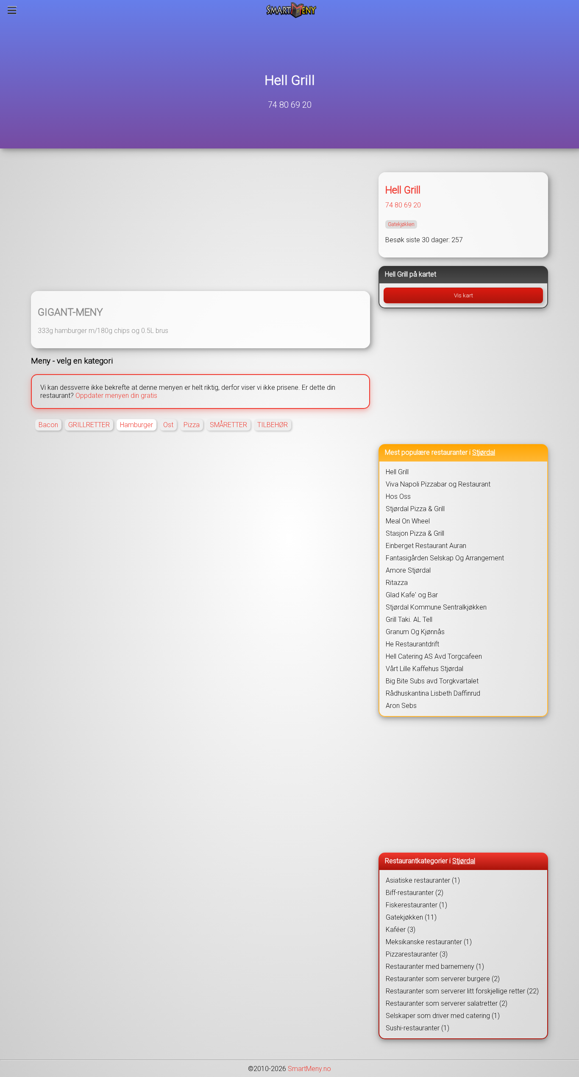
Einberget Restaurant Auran (426, 546)
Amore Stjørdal (408, 570)
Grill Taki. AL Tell (409, 619)
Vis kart (463, 295)
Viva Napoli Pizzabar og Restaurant (438, 484)
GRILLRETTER (89, 425)
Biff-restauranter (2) (414, 893)
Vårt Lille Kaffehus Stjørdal (424, 669)
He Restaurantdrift (412, 644)
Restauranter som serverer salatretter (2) (446, 1003)
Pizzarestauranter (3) (417, 954)
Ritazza (397, 583)
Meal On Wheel (408, 521)
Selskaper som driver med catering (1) (443, 1016)
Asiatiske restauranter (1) (423, 880)
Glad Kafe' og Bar (412, 595)
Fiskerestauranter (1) (416, 905)
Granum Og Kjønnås (415, 632)
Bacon (48, 425)
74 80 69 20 (290, 105)
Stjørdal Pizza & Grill (415, 509)
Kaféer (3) (400, 930)
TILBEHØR (272, 425)
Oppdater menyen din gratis (116, 396)
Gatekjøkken (401, 224)
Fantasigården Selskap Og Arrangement (445, 558)
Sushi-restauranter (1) (417, 1028)
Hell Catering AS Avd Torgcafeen (434, 656)
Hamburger (136, 425)
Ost (168, 425)
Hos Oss (398, 496)
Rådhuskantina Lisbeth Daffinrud (433, 693)
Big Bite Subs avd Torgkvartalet (432, 681)
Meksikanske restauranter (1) (429, 942)
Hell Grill (289, 80)
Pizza (192, 425)
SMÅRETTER (228, 425)
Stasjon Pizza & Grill (415, 533)
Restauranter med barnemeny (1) (435, 966)
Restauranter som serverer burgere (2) (443, 979)
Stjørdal (483, 452)
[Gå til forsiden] (291, 10)
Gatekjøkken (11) (411, 917)
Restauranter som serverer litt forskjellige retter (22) (462, 991)
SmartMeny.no (309, 1069)
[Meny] (12, 10)
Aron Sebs (401, 706)
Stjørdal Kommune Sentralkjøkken (436, 607)
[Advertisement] (200, 224)
